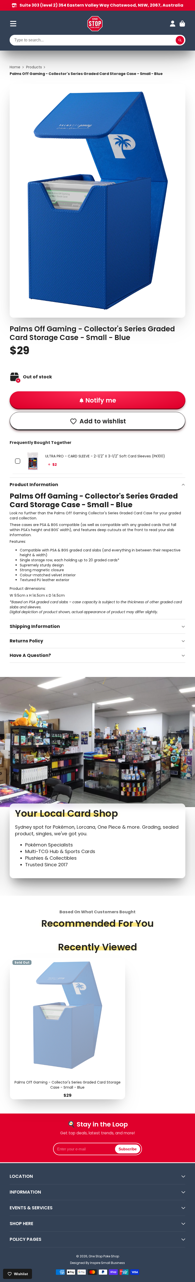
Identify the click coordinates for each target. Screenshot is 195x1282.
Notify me (100, 400)
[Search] (180, 40)
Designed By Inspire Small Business (97, 1263)
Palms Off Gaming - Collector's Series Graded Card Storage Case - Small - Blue (67, 1028)
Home (15, 67)
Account (173, 24)
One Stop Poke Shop (104, 1256)
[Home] (95, 23)
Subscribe (128, 1149)
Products (34, 67)
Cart (182, 24)
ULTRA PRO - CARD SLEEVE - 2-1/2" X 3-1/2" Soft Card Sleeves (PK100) (105, 456)
